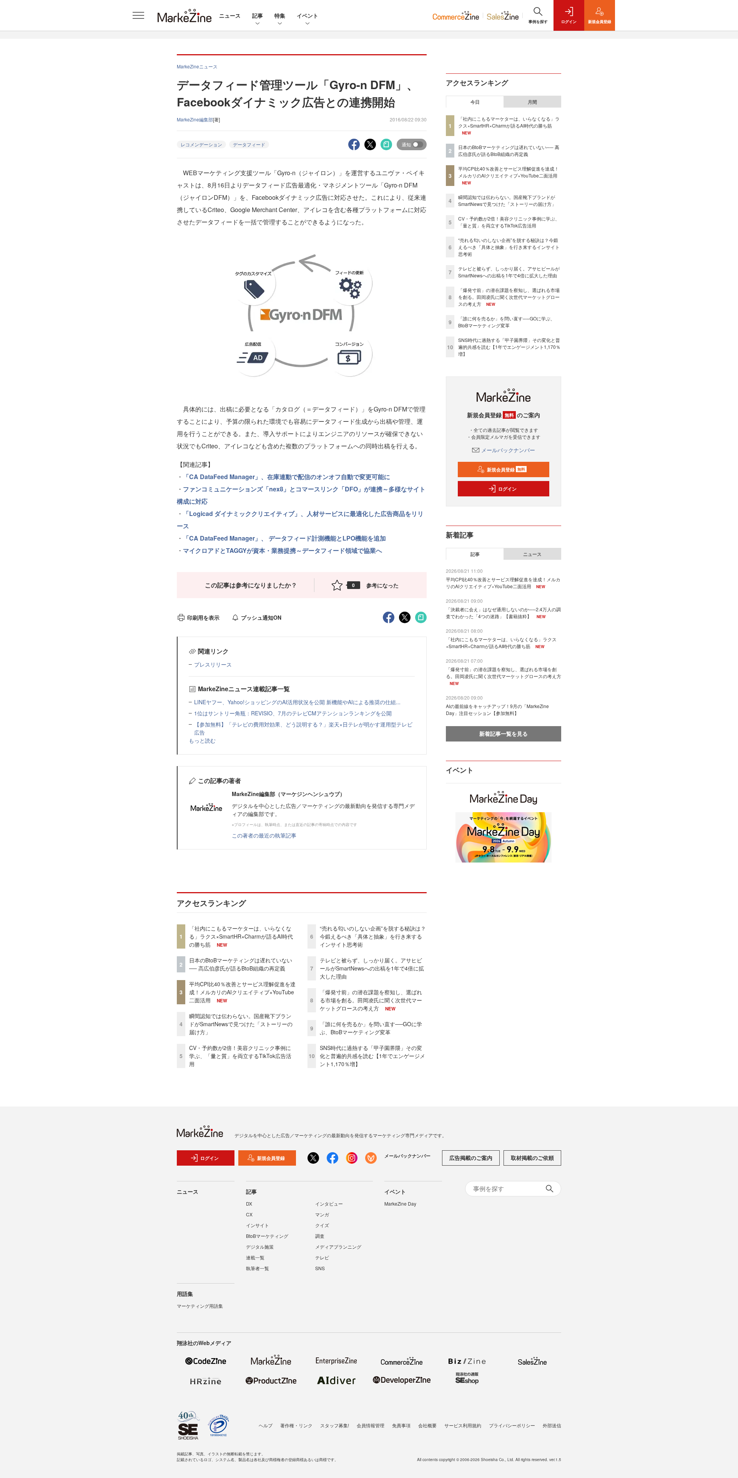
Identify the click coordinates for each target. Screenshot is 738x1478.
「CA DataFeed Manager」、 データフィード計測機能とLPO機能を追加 (284, 538)
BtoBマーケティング (267, 1235)
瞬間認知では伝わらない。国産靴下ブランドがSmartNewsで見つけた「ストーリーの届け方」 (241, 1024)
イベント (307, 15)
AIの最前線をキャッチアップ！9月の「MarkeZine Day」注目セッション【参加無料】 (497, 709)
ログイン (507, 488)
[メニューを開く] (138, 15)
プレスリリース (213, 664)
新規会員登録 (506, 469)
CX (249, 1214)
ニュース (230, 15)
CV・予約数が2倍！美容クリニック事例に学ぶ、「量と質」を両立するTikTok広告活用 (240, 1056)
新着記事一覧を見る (503, 733)
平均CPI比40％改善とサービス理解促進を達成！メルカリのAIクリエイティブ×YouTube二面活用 (242, 992)
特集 (279, 15)
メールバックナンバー (508, 450)
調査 (319, 1235)
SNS (320, 1268)
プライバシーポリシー (512, 1425)
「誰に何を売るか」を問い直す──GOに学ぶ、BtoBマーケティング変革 (371, 1028)
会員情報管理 (370, 1425)
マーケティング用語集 (200, 1305)
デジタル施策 (260, 1246)
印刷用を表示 (203, 617)
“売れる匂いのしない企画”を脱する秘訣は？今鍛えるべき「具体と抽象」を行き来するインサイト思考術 (373, 936)
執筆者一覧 (257, 1268)
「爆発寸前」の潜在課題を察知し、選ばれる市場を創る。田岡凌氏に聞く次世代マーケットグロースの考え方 (371, 1000)
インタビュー (329, 1203)
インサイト (257, 1225)
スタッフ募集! (334, 1425)
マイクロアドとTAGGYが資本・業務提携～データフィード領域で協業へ (282, 550)
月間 (532, 101)
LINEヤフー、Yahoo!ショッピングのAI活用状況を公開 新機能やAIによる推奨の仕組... (297, 702)
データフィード (249, 144)
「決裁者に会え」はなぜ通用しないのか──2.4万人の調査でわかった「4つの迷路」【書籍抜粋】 (503, 612)
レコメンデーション (201, 144)
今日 (475, 101)
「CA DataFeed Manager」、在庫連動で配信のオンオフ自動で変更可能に (286, 476)
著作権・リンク (296, 1425)
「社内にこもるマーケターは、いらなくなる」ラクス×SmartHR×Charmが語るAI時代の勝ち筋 (241, 936)
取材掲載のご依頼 (532, 1157)
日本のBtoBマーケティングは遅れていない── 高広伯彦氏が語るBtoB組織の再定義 (240, 964)
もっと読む (202, 740)
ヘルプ (266, 1425)
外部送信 (552, 1425)
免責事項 (401, 1425)
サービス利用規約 (462, 1425)
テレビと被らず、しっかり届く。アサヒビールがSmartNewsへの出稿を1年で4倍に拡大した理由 (372, 968)
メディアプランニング (338, 1246)
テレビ (322, 1257)
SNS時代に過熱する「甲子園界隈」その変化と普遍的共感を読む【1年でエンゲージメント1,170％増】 (372, 1056)
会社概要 (427, 1425)
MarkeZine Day (400, 1203)
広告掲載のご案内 (470, 1157)
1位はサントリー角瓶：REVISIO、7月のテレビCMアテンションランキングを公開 (293, 713)
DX (249, 1203)
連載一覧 (255, 1257)
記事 (257, 15)
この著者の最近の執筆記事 (264, 835)
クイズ (322, 1225)
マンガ (322, 1214)
